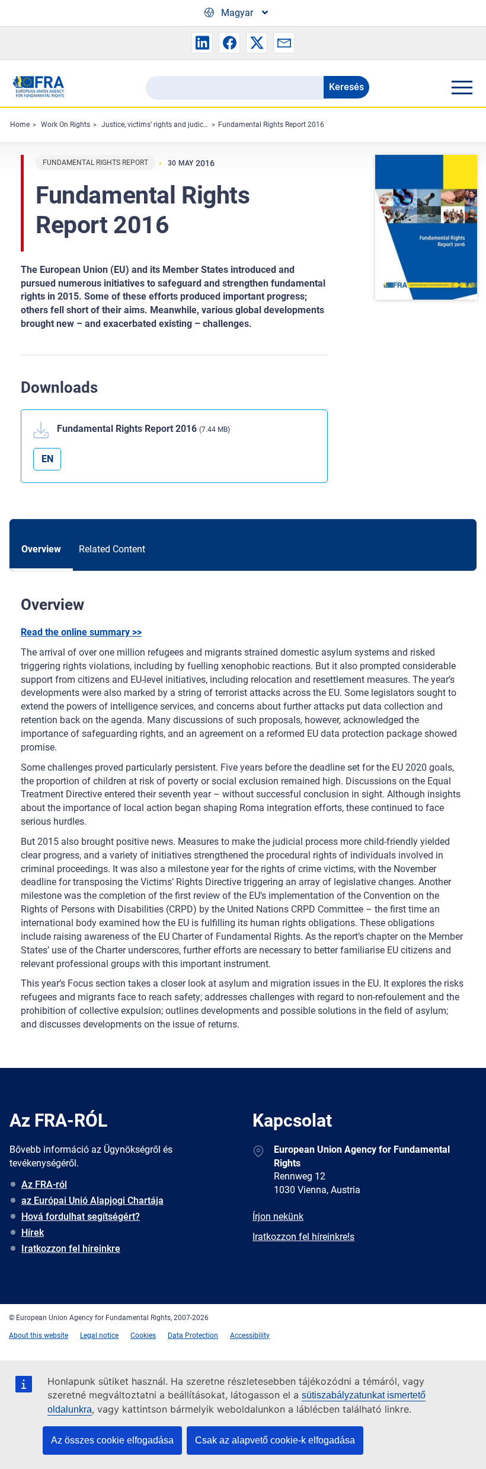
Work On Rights (65, 124)
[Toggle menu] (461, 87)
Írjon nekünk (277, 1216)
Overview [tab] (41, 549)
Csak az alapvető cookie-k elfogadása (275, 1440)
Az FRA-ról (44, 1184)
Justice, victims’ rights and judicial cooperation (176, 124)
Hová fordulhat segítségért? (80, 1216)
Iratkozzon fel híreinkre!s (303, 1236)
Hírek (32, 1232)
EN (47, 459)
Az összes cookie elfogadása (112, 1440)
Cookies (143, 1335)
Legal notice (99, 1335)
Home (20, 124)
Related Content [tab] (112, 549)
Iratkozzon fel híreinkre (70, 1248)
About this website (38, 1335)
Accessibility (250, 1335)
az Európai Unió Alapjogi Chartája (92, 1200)
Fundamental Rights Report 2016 (271, 124)
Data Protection (193, 1335)
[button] (202, 42)
